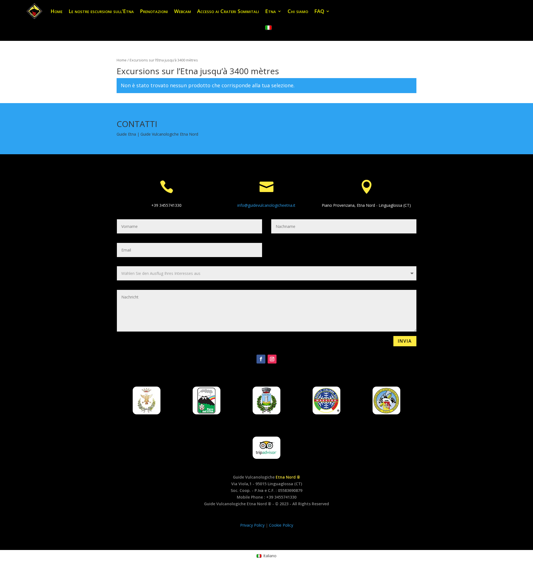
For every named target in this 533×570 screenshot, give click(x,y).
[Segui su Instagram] (272, 359)
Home (56, 11)
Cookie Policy (281, 525)
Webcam (182, 11)
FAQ (319, 11)
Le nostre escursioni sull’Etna (101, 11)
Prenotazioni (154, 11)
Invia (405, 341)
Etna (270, 11)
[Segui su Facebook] (261, 359)
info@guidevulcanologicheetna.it (266, 205)
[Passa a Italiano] (268, 28)
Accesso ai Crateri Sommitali (228, 11)
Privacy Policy (253, 525)
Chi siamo (298, 11)
